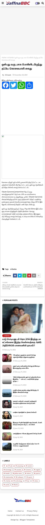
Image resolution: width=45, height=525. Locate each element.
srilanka (11, 57)
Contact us (20, 511)
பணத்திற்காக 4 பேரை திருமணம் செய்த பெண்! (27, 433)
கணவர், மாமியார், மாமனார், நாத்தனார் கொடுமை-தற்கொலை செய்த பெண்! (25, 402)
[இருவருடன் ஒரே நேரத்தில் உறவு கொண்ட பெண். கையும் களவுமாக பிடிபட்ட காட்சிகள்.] (7, 425)
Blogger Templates (27, 520)
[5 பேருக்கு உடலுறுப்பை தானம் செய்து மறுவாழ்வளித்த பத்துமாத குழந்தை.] (7, 358)
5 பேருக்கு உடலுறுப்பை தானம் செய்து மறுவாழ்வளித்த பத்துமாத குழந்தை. (24, 356)
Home (4, 57)
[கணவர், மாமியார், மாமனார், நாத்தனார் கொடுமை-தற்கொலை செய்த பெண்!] (7, 404)
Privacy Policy (32, 511)
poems (38, 473)
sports (30, 477)
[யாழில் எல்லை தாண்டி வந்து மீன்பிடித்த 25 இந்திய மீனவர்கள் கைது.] (7, 393)
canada (18, 470)
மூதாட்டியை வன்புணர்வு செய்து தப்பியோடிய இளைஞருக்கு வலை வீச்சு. (26, 367)
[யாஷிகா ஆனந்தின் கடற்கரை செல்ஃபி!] (7, 415)
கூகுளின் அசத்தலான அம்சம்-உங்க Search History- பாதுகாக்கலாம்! (26, 445)
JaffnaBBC (22, 515)
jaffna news (18, 473)
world (7, 485)
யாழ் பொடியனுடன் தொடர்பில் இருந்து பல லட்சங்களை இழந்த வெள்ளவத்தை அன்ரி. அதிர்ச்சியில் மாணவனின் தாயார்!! (22, 342)
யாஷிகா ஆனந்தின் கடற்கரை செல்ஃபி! (25, 412)
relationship (9, 477)
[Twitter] (20, 275)
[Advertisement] (22, 31)
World (16, 485)
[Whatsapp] (24, 275)
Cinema (28, 470)
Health (7, 473)
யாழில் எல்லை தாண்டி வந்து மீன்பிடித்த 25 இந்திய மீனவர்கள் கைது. (26, 391)
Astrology (8, 470)
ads (11, 466)
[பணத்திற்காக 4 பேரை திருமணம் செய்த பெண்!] (7, 436)
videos (36, 481)
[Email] (34, 275)
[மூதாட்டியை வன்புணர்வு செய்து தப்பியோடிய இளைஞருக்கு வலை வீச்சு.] (7, 369)
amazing (20, 466)
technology (18, 481)
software (20, 477)
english (38, 470)
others (29, 473)
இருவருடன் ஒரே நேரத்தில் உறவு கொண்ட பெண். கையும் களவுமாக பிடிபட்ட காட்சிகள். (27, 423)
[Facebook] (15, 275)
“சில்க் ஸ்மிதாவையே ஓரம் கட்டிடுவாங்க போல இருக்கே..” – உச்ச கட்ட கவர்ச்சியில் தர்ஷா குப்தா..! (27, 379)
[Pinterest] (29, 275)
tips (28, 481)
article (30, 466)
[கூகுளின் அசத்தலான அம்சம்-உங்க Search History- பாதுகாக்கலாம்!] (7, 447)
